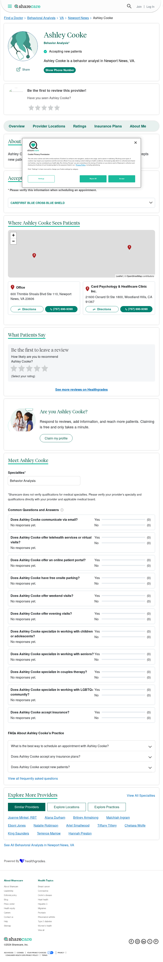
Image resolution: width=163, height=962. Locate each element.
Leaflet (119, 276)
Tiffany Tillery (107, 825)
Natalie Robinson (46, 825)
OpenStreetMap (134, 276)
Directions (28, 309)
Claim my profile (56, 438)
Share (26, 69)
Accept (121, 179)
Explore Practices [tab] (106, 807)
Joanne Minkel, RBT (22, 817)
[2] (37, 107)
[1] (30, 107)
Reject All (93, 179)
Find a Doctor (13, 17)
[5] (57, 107)
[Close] (135, 142)
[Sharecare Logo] (28, 6)
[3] (44, 107)
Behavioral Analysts (41, 17)
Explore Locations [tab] (66, 807)
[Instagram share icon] (137, 942)
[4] (50, 107)
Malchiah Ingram (118, 817)
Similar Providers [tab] (27, 807)
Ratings (79, 126)
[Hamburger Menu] (11, 6)
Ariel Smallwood (77, 825)
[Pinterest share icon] (156, 942)
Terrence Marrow (49, 833)
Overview (17, 126)
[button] (61, 509)
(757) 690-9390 (63, 309)
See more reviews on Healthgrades (81, 389)
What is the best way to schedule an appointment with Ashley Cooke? (60, 746)
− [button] (13, 241)
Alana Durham (55, 817)
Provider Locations (49, 126)
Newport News (78, 17)
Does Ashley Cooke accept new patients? (40, 767)
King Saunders (18, 833)
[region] (81, 163)
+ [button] (13, 235)
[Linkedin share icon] (144, 942)
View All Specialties (141, 795)
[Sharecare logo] (47, 939)
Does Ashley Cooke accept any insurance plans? (45, 756)
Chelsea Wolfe (135, 825)
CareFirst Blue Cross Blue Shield (38, 203)
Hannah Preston (80, 833)
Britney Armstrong (85, 817)
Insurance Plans (108, 126)
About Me (138, 126)
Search (129, 6)
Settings (41, 179)
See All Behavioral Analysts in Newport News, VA (39, 845)
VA (62, 17)
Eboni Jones (17, 825)
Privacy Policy (80, 165)
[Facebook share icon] (131, 942)
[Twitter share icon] (150, 942)
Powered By (11, 861)
